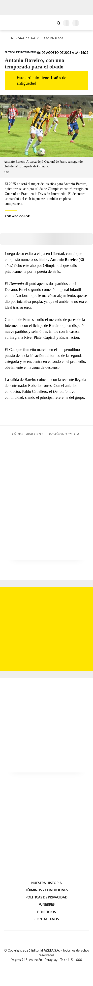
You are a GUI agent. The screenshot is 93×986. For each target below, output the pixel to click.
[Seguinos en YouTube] (50, 966)
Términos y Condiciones (46, 890)
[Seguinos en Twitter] (45, 966)
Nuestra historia (46, 883)
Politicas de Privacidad (46, 897)
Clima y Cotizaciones (50, 22)
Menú (86, 23)
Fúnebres (46, 904)
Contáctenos (46, 919)
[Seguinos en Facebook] (39, 966)
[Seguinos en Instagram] (55, 966)
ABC (13, 22)
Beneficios (46, 912)
